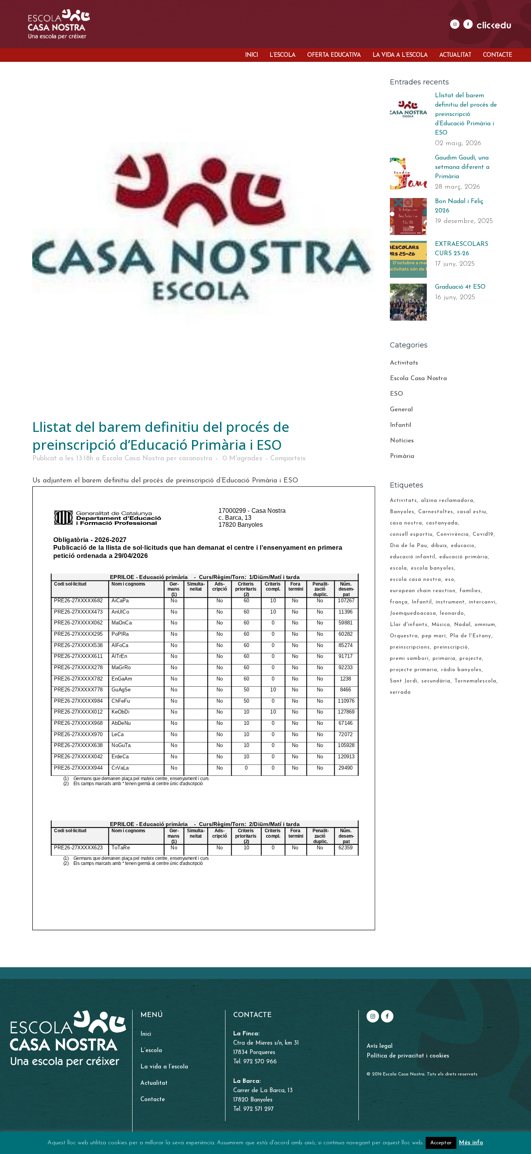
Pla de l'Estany (470, 635)
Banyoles (402, 511)
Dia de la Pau (408, 545)
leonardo (452, 613)
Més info (471, 1143)
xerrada (400, 692)
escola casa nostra (415, 579)
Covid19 (483, 534)
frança (399, 602)
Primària (402, 456)
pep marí (434, 635)
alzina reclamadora (447, 500)
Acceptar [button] (441, 1142)
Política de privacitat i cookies (408, 1056)
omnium (485, 624)
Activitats (404, 363)
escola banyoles (432, 568)
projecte (470, 658)
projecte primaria (413, 669)
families (470, 590)
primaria (444, 658)
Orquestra (404, 635)
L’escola (151, 1051)
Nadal (462, 624)
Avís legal (380, 1046)
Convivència (453, 534)
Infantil (400, 425)
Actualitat (154, 1083)
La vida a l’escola (164, 1067)
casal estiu (471, 511)
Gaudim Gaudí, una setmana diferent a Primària (462, 167)
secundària (436, 681)
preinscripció (451, 647)
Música (440, 624)
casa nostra (406, 523)
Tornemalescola (475, 681)
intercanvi (482, 602)
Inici (145, 1034)
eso (449, 579)
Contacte (152, 1100)
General (401, 410)
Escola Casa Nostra (133, 458)
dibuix (439, 545)
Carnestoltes (435, 511)
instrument (450, 602)
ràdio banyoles (461, 669)
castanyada (442, 523)
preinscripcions (410, 647)
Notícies (402, 441)
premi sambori (409, 658)
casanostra (195, 458)
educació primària (463, 556)
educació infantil (412, 556)
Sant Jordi (403, 681)
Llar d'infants (409, 624)
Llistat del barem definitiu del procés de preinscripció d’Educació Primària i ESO (466, 114)
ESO (396, 394)
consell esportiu (411, 534)
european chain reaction (423, 590)
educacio (463, 545)
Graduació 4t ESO (460, 287)
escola (398, 568)
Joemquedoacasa (413, 613)
